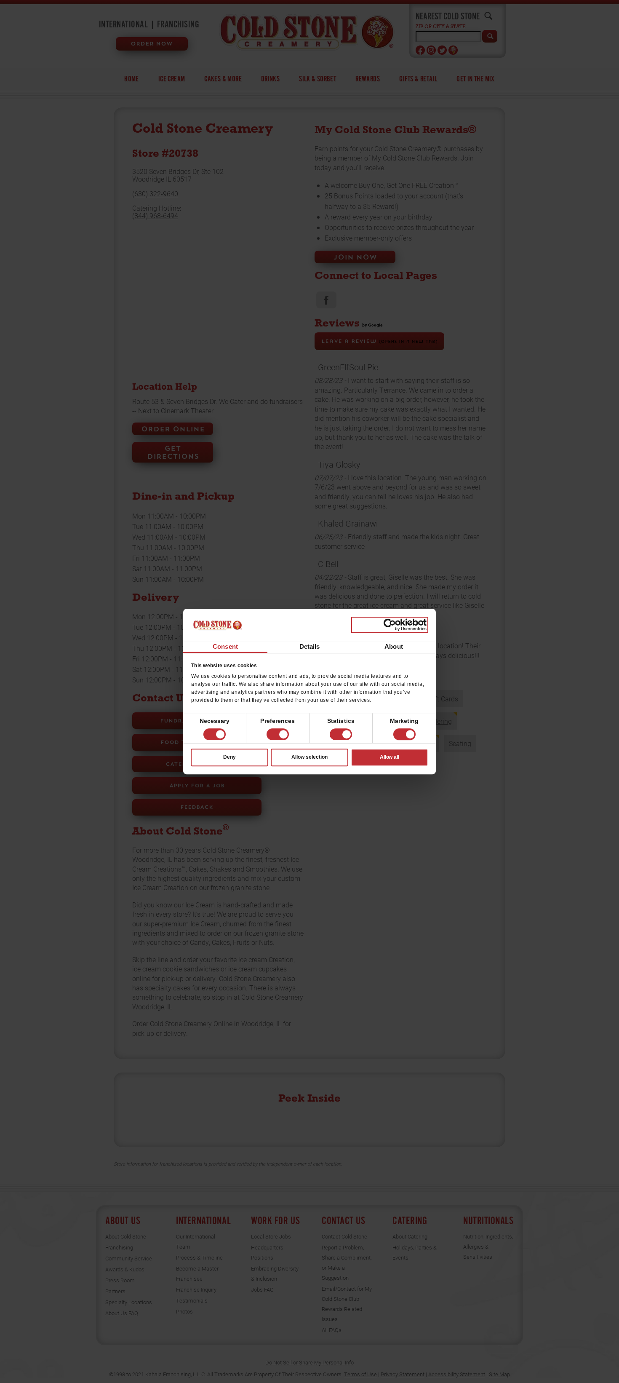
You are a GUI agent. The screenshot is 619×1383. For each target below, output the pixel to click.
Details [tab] (309, 646)
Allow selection (309, 757)
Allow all (390, 757)
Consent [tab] (225, 646)
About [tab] (393, 646)
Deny (229, 757)
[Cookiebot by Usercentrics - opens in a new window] (390, 624)
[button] (278, 734)
